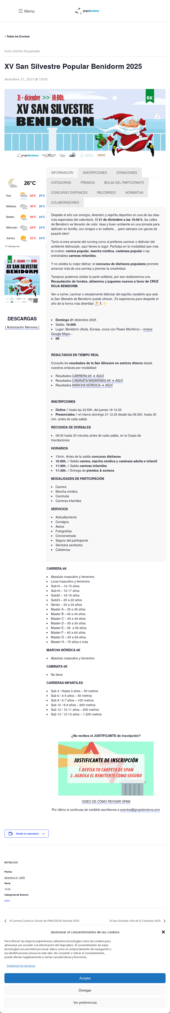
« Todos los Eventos (17, 36)
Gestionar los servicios (21, 966)
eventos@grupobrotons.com (140, 809)
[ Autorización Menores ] (22, 327)
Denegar (85, 990)
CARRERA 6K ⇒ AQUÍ (88, 376)
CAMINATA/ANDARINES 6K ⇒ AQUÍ (97, 380)
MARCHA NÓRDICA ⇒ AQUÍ (92, 385)
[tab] (62, 172)
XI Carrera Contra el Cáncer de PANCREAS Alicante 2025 (44, 920)
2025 (7, 900)
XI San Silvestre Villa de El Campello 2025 (135, 920)
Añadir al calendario (27, 833)
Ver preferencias (85, 1002)
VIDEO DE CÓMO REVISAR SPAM (106, 801)
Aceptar (85, 978)
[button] (163, 932)
